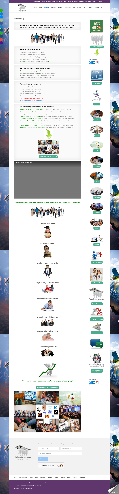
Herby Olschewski (26, 488)
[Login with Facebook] (90, 62)
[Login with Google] (97, 62)
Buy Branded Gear (97, 283)
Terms (68, 477)
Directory (61, 1)
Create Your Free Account (97, 46)
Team (36, 477)
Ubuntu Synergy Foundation (32, 485)
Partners (60, 7)
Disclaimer (82, 477)
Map (65, 1)
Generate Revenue (97, 332)
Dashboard (48, 1)
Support (97, 7)
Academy (94, 1)
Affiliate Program (97, 319)
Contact (91, 7)
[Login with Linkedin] (93, 62)
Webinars (96, 244)
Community (70, 1)
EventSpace (88, 1)
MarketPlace (54, 1)
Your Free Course (97, 262)
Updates (50, 477)
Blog (74, 7)
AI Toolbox (97, 104)
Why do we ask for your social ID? (96, 65)
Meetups (76, 1)
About (40, 7)
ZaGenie (23, 482)
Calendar (79, 7)
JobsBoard (81, 1)
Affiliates (53, 7)
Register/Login (37, 1)
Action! (43, 1)
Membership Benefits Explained (48, 156)
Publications (68, 7)
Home (35, 7)
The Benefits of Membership (47, 388)
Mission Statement (97, 304)
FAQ (85, 7)
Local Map (97, 150)
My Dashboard (97, 83)
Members (46, 7)
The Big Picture (96, 371)
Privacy (75, 477)
